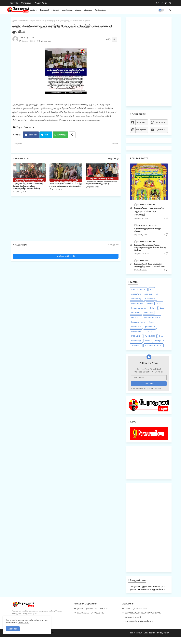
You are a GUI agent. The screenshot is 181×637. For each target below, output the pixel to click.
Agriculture (136, 294)
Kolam (153, 308)
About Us (14, 3)
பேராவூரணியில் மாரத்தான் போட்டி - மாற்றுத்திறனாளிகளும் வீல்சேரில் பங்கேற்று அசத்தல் (150, 247)
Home (132, 632)
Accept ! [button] (12, 628)
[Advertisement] (68, 219)
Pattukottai (136, 312)
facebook (140, 122)
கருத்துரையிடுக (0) (66, 256)
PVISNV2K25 (150, 336)
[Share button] (72, 134)
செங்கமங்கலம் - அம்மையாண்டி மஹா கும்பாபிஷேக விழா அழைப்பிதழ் (149, 211)
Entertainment (137, 303)
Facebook (32, 134)
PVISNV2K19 (136, 331)
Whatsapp (62, 134)
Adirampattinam (138, 289)
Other (162, 308)
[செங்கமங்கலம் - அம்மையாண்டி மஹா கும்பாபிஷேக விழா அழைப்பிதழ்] (149, 182)
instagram (141, 130)
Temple (148, 340)
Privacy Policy (41, 3)
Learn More (23, 622)
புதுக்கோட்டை (67, 10)
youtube (161, 130)
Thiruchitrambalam (153, 345)
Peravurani (24, 20)
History (150, 303)
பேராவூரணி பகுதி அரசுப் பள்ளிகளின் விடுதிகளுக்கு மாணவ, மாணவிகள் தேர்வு (149, 265)
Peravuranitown (138, 322)
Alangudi (149, 294)
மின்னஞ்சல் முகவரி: (133, 616)
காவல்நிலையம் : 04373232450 (90, 612)
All (157, 294)
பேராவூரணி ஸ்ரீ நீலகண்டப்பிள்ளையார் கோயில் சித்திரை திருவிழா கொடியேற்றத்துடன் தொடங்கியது (28, 186)
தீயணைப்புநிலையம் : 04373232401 (92, 608)
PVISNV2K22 (149, 331)
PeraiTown (148, 312)
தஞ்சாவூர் (55, 10)
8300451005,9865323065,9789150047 (143, 612)
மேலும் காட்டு (113, 158)
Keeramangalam (138, 308)
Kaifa (159, 303)
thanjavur (159, 340)
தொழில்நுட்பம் (100, 10)
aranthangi (136, 298)
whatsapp (160, 122)
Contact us (26, 3)
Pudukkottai (136, 326)
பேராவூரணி (44, 10)
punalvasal (150, 326)
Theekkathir (136, 345)
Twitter (47, 134)
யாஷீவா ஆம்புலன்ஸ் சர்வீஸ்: (136, 608)
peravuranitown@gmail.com (139, 621)
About (139, 632)
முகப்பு (32, 10)
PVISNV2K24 (136, 336)
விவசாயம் (88, 10)
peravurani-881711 (152, 317)
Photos (151, 322)
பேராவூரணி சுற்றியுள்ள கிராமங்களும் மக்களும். (147, 229)
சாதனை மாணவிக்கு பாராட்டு (97, 183)
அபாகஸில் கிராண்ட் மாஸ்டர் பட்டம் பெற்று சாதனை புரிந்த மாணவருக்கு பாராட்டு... (65, 184)
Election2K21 (150, 298)
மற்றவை (78, 10)
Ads (151, 289)
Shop (161, 336)
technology (136, 340)
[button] (170, 10)
